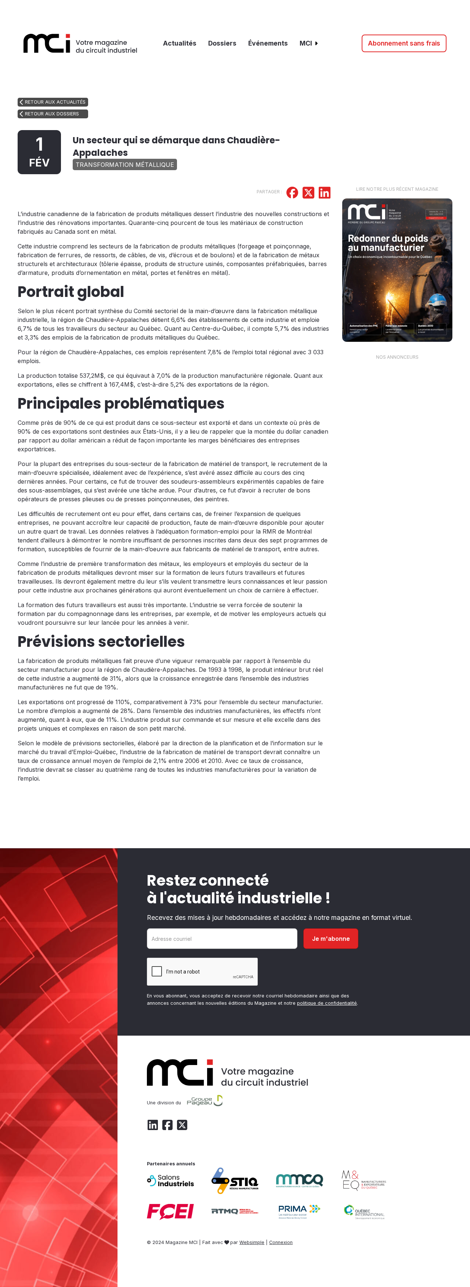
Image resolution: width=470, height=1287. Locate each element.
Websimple (251, 1242)
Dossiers (222, 43)
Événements (268, 43)
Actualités (179, 43)
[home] (80, 43)
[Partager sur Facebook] (292, 194)
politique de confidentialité (327, 1003)
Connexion (281, 1242)
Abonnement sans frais (404, 43)
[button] (309, 43)
